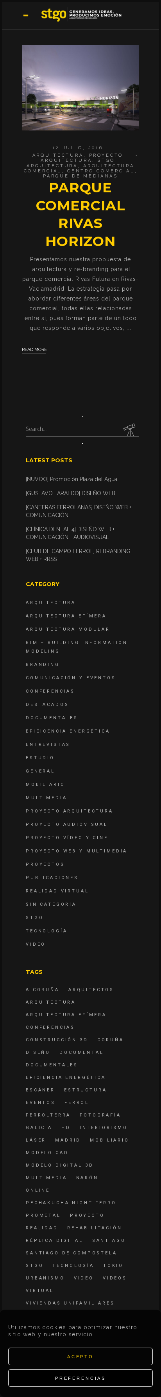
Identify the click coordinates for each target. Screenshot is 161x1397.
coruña (110, 1039)
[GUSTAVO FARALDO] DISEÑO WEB (70, 493)
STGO (105, 160)
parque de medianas (80, 176)
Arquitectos (91, 989)
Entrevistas (48, 744)
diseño (38, 1052)
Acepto (80, 1356)
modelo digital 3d (59, 1165)
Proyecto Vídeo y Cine (67, 837)
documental (81, 1052)
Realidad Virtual (57, 891)
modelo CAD (47, 1152)
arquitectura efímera (66, 1014)
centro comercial (101, 171)
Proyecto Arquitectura (82, 158)
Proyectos (45, 864)
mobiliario (109, 1140)
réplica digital (54, 1240)
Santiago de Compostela (71, 1253)
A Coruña (42, 989)
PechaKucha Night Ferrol (73, 1202)
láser (36, 1140)
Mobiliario (45, 784)
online (38, 1190)
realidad (42, 1228)
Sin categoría (51, 904)
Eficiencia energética (66, 1077)
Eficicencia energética (68, 731)
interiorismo (104, 1127)
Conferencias (50, 691)
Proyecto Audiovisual (67, 824)
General (40, 771)
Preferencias (80, 1378)
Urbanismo (45, 1278)
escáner (40, 1090)
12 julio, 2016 (77, 147)
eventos (40, 1102)
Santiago (109, 1240)
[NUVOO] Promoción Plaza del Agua (71, 479)
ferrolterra (48, 1115)
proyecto (87, 1215)
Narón (87, 1177)
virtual (40, 1290)
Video (36, 944)
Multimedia (46, 797)
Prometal (43, 1215)
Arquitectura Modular (68, 629)
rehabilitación (94, 1228)
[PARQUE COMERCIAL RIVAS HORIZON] (80, 87)
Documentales (52, 717)
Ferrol (76, 1102)
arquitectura (52, 165)
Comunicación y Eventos (71, 677)
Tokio (113, 1265)
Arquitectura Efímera (66, 616)
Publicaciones (52, 877)
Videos (115, 1278)
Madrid (68, 1140)
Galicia (39, 1127)
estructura (85, 1090)
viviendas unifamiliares (70, 1303)
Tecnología (47, 931)
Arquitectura (58, 155)
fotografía (100, 1115)
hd (66, 1127)
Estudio (40, 757)
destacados (47, 704)
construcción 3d (57, 1039)
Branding (43, 664)
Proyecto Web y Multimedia (76, 851)
